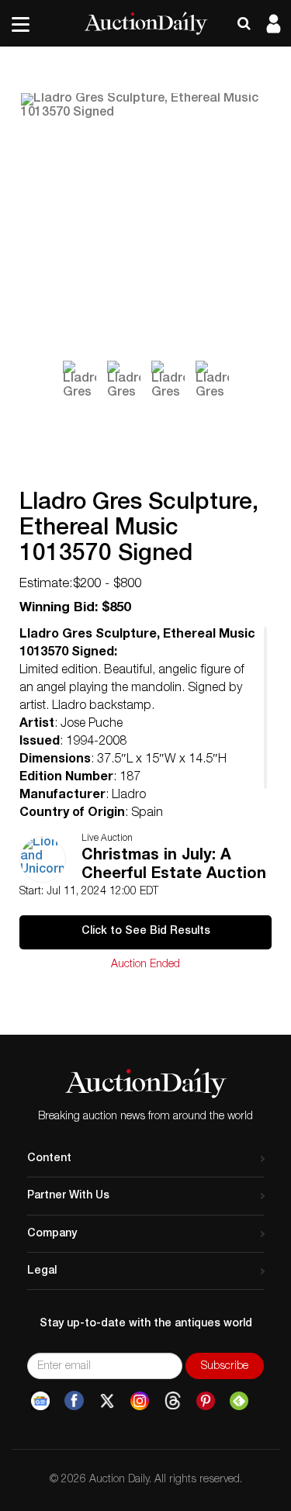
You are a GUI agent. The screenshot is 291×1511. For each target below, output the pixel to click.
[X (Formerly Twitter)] (107, 1400)
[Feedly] (239, 1400)
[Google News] (40, 1400)
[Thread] (173, 1400)
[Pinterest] (205, 1400)
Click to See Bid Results (145, 931)
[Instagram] (139, 1400)
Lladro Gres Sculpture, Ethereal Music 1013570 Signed (138, 530)
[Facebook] (74, 1400)
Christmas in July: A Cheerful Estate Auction (173, 866)
